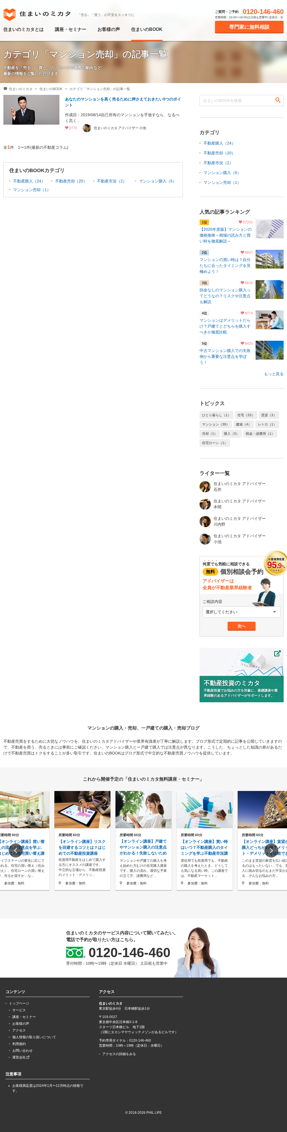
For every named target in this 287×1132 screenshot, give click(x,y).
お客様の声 (109, 29)
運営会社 (19, 1057)
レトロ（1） (267, 424)
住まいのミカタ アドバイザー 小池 (240, 539)
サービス (19, 1010)
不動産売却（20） (71, 181)
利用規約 (19, 1044)
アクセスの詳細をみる (119, 1054)
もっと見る (274, 374)
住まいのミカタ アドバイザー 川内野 (240, 521)
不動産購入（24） (29, 181)
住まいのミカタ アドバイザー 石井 (240, 486)
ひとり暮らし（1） (216, 415)
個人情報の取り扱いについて (34, 1037)
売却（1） (209, 434)
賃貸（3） (269, 415)
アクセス (19, 1030)
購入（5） (231, 434)
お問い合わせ (22, 1051)
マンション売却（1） (32, 189)
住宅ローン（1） (215, 443)
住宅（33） (246, 415)
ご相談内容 (212, 601)
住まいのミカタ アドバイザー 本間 (240, 504)
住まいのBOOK (147, 29)
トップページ (19, 1003)
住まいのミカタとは (23, 29)
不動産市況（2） (112, 181)
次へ (242, 626)
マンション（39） (216, 424)
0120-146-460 (263, 11)
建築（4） (243, 424)
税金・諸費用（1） (260, 434)
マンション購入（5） (158, 181)
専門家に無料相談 (249, 27)
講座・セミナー (70, 29)
